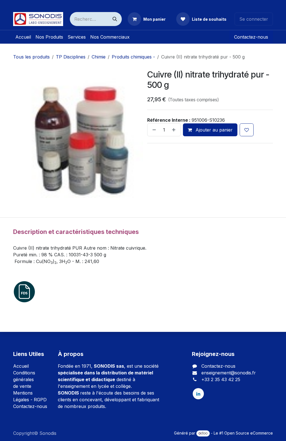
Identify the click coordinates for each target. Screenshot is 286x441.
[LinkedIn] (198, 393)
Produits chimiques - (133, 57)
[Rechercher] (115, 19)
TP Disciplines (70, 57)
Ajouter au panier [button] (213, 130)
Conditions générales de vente (24, 379)
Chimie (99, 57)
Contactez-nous (251, 37)
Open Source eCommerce (248, 433)
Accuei (20, 366)
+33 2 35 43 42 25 (220, 379)
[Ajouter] (174, 130)
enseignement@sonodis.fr (228, 373)
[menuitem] (23, 37)
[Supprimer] (153, 130)
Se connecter (253, 19)
